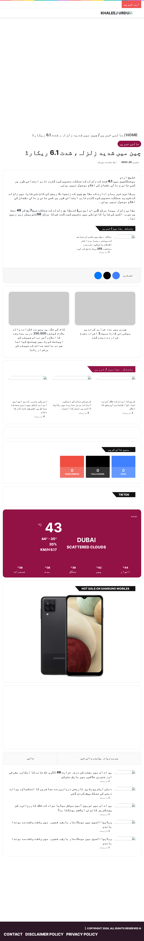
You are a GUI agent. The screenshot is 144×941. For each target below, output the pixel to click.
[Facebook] (116, 275)
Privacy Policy (82, 934)
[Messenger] (98, 275)
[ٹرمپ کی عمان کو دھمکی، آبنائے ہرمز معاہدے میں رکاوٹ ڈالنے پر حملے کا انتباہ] (72, 387)
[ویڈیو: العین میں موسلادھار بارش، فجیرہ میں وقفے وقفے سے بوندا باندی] (125, 827)
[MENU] (5, 14)
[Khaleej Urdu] (116, 13)
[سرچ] (139, 14)
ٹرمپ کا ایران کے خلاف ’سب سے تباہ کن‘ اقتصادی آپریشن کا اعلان (118, 405)
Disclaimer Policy (44, 934)
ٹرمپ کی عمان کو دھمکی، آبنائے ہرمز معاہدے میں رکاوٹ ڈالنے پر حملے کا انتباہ (72, 405)
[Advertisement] (72, 47)
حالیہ (30, 758)
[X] (107, 275)
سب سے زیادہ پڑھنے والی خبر (99, 758)
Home (132, 135)
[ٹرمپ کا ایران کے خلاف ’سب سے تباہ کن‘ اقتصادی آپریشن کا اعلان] (116, 387)
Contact (13, 934)
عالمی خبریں (111, 135)
